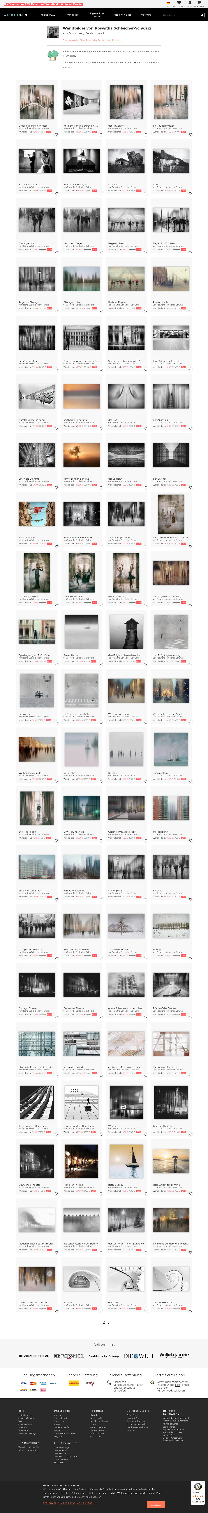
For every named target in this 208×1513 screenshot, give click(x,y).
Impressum (23, 1430)
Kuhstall (113, 184)
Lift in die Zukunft (29, 478)
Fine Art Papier (97, 1433)
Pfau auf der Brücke (164, 1008)
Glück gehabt (26, 243)
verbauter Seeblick (74, 890)
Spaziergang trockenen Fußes (125, 361)
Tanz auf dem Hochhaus (32, 1126)
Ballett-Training (117, 596)
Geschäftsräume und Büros (66, 1456)
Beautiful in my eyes (74, 184)
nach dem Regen (73, 243)
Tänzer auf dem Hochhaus (78, 1126)
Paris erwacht (161, 302)
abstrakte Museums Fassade (124, 1067)
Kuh (155, 184)
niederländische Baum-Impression (37, 1243)
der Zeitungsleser (29, 361)
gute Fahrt (69, 772)
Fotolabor (58, 1430)
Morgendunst (160, 831)
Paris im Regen (117, 302)
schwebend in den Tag (76, 478)
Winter (157, 949)
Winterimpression (118, 714)
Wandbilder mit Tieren (173, 1432)
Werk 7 (112, 1126)
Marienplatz (115, 890)
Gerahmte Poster (98, 1427)
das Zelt (112, 419)
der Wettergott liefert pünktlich (126, 1243)
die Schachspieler (73, 596)
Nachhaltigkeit (60, 1418)
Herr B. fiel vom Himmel (166, 1184)
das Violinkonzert (28, 596)
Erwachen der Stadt (30, 890)
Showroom (59, 1421)
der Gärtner (159, 478)
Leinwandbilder (97, 1430)
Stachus (157, 890)
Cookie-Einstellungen (27, 1433)
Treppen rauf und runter (167, 1067)
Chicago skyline (72, 302)
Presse (57, 1424)
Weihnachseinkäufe (30, 772)
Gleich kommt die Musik (122, 831)
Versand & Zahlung (26, 1418)
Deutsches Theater (74, 1008)
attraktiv (68, 1302)
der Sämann (115, 478)
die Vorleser (25, 714)
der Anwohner (116, 125)
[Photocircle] (18, 14)
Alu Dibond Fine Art (99, 1421)
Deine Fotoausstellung (28, 1450)
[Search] (202, 15)
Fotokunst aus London (137, 1424)
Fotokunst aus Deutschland (175, 1421)
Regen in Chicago (29, 302)
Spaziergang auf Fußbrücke (34, 655)
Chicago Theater (28, 1008)
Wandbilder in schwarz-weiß (176, 1418)
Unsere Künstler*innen (64, 1433)
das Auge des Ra (162, 1302)
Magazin (58, 1436)
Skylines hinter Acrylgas (173, 1429)
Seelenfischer (71, 655)
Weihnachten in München (33, 1302)
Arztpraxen (59, 1462)
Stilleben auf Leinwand (173, 1440)
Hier (177, 1384)
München (131, 1430)
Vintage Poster (169, 1435)
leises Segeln (115, 1184)
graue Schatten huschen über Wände (126, 1008)
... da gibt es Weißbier (31, 949)
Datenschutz (24, 1427)
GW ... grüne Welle (73, 831)
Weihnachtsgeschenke (76, 949)
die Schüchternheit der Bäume (81, 1243)
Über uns (58, 1415)
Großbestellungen (62, 1447)
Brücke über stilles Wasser (33, 125)
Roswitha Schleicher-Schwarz (35, 128)
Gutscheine (95, 1436)
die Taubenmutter (163, 125)
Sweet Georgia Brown (31, 184)
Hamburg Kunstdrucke (137, 1427)
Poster (93, 1424)
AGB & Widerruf (25, 1424)
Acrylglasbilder (97, 1418)
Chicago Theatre (162, 1126)
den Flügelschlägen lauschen (124, 655)
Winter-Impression (119, 537)
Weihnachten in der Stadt (78, 537)
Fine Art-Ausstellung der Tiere (170, 361)
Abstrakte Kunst (170, 1424)
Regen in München (164, 243)
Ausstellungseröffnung (32, 419)
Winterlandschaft (118, 949)
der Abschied (160, 419)
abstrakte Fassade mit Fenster (36, 1067)
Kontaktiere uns (25, 1415)
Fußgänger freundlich (76, 714)
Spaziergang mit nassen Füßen (81, 361)
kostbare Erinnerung (75, 419)
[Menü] (203, 1483)
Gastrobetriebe (61, 1459)
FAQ (20, 1421)
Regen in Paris (116, 243)
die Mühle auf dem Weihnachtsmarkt (171, 1243)
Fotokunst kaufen (62, 1427)
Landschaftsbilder (171, 1427)
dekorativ (113, 1302)
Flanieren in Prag (73, 1184)
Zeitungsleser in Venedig (167, 596)
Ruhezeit (113, 772)
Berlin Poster (132, 1415)
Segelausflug (160, 772)
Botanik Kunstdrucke (172, 1438)
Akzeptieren (156, 1505)
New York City (133, 1418)
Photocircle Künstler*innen (30, 1447)
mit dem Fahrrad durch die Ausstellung (81, 125)
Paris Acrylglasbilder (136, 1421)
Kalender (94, 1415)
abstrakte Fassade (73, 1067)
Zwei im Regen (27, 831)
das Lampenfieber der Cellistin (170, 537)
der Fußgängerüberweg (166, 655)
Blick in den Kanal (29, 537)
